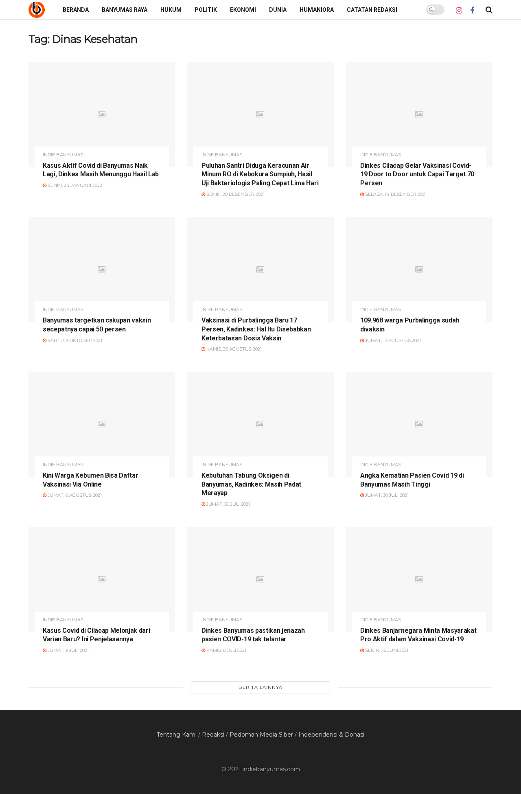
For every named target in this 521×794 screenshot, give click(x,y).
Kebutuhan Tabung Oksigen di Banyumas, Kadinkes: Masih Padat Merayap (251, 484)
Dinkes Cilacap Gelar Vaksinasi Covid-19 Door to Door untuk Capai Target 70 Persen (417, 174)
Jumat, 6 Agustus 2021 (74, 495)
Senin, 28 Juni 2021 (386, 650)
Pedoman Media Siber (261, 734)
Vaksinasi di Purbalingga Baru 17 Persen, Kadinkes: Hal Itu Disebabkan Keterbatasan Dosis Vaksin (256, 329)
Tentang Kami (177, 734)
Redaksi (213, 734)
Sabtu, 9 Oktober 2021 (74, 340)
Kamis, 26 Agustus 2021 (233, 349)
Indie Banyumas (63, 155)
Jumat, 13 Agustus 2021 (392, 340)
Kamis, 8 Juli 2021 (225, 650)
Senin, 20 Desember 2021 (235, 194)
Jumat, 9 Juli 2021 (67, 650)
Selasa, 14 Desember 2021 (395, 194)
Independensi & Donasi (331, 734)
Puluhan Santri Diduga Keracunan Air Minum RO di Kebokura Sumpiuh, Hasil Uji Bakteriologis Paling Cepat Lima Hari (259, 174)
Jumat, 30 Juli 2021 (227, 504)
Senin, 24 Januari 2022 (74, 185)
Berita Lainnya (260, 687)
